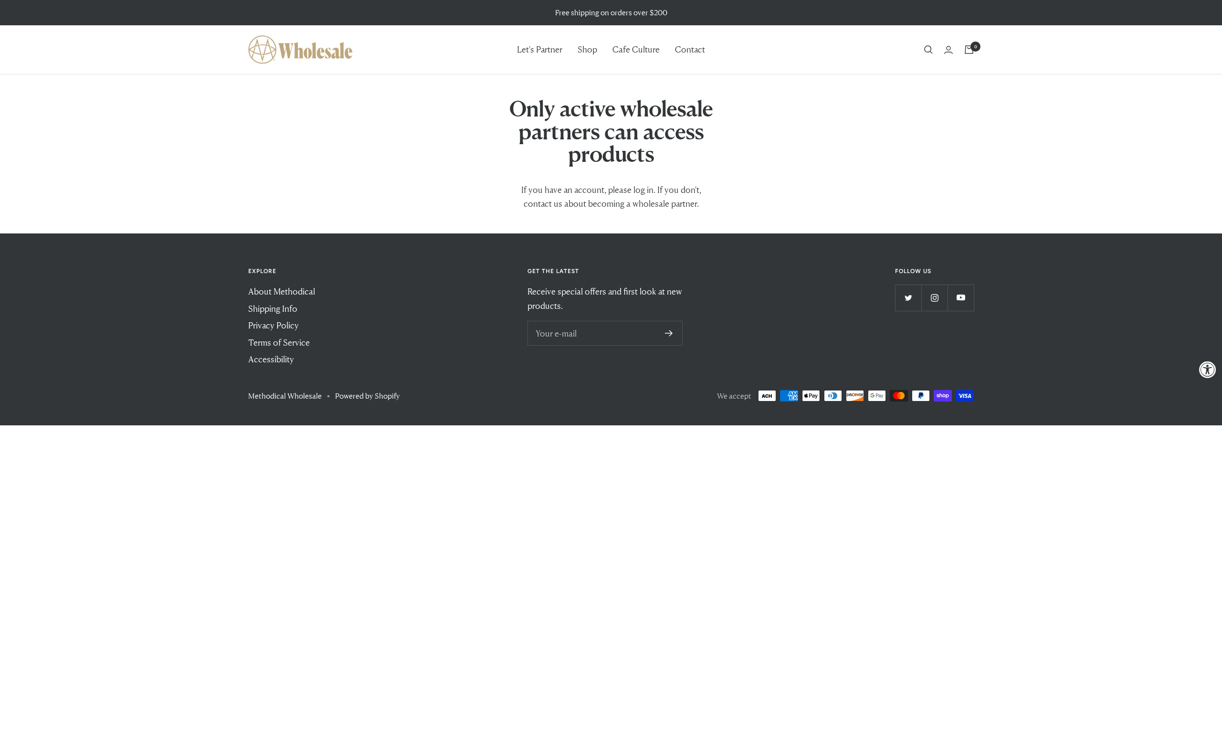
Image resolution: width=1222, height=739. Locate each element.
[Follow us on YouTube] (961, 298)
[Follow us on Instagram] (934, 298)
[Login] (948, 50)
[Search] (928, 49)
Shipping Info (272, 308)
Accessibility (271, 359)
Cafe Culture (636, 49)
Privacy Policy (273, 325)
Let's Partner (539, 49)
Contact (690, 49)
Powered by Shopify (367, 396)
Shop (587, 49)
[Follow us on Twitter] (908, 298)
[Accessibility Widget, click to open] (1207, 369)
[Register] (669, 333)
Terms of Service (279, 342)
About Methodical (281, 291)
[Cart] (969, 49)
